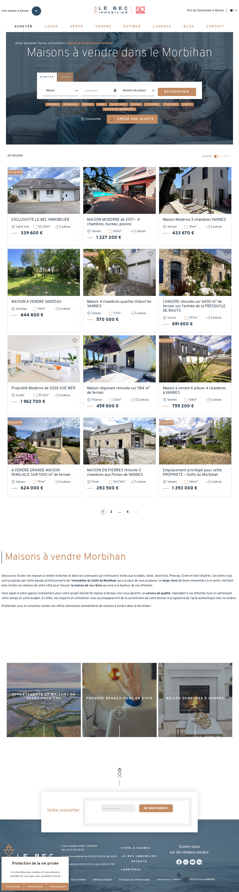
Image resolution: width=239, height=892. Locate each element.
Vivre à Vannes (135, 848)
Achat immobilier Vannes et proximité (39, 43)
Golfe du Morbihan (119, 109)
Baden (87, 104)
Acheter (47, 77)
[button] (132, 119)
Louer (65, 77)
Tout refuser (13, 886)
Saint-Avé (118, 104)
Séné (101, 104)
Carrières (131, 869)
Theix (187, 104)
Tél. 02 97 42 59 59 (72, 850)
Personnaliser (35, 886)
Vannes (53, 104)
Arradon (70, 104)
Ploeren (152, 104)
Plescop (170, 104)
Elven (136, 104)
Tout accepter (57, 886)
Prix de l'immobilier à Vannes (205, 10)
